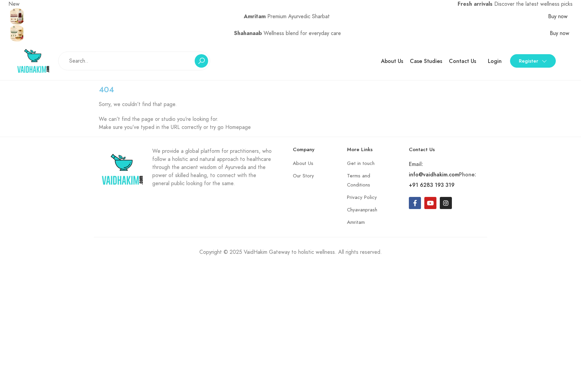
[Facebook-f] (415, 203)
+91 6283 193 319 (432, 185)
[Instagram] (446, 203)
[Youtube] (430, 203)
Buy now (558, 16)
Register (528, 61)
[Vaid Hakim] (33, 60)
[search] (201, 61)
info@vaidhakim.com (434, 174)
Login (495, 61)
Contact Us (462, 61)
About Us (392, 61)
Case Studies (426, 61)
